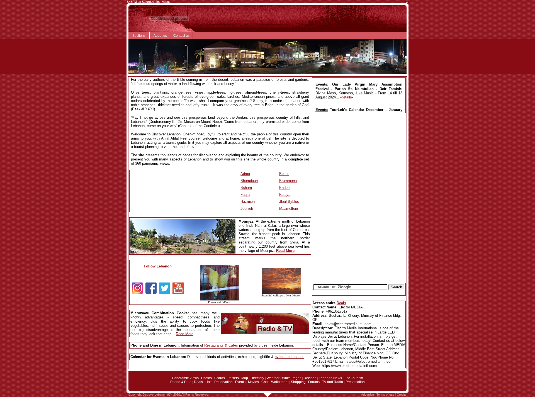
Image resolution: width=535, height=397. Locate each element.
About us (160, 36)
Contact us (181, 36)
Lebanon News (330, 378)
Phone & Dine (180, 382)
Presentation (355, 382)
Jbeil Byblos (289, 201)
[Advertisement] (359, 157)
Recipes (310, 378)
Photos (206, 378)
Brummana (288, 181)
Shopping (298, 382)
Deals (341, 303)
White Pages (291, 378)
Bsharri (246, 188)
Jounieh (246, 208)
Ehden (284, 188)
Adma (245, 174)
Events (240, 382)
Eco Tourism (353, 378)
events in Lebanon (289, 357)
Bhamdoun (249, 181)
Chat (265, 382)
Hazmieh (247, 201)
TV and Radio (332, 382)
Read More (285, 251)
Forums (314, 382)
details (346, 95)
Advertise (367, 394)
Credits (402, 394)
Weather (273, 378)
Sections (138, 36)
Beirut (284, 174)
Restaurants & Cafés (221, 345)
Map (244, 378)
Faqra (245, 195)
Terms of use (385, 394)
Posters (233, 378)
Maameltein (288, 208)
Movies (253, 382)
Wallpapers (279, 382)
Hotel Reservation (219, 382)
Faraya (284, 195)
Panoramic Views (185, 378)
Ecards (219, 378)
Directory (257, 378)
